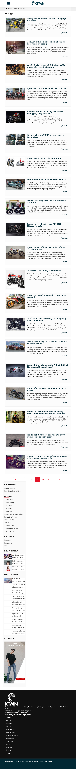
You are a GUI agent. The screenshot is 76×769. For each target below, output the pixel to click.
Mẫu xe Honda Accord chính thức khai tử (46, 180)
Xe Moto (9, 543)
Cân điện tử (10, 488)
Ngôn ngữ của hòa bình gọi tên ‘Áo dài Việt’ (18, 633)
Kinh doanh (10, 526)
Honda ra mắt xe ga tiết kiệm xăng (44, 158)
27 (43, 479)
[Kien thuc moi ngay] (38, 3)
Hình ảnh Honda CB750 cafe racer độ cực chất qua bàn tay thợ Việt (47, 457)
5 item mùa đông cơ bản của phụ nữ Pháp (18, 599)
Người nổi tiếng (11, 517)
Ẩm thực (9, 508)
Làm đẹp (9, 500)
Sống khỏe (10, 531)
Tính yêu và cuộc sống (14, 514)
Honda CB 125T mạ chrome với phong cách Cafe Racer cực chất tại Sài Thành (46, 413)
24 (27, 479)
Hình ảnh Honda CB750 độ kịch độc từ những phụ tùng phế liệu (45, 113)
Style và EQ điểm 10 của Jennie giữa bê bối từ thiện (18, 587)
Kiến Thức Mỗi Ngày (13, 8)
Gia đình (9, 511)
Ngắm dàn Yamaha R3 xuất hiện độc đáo (47, 88)
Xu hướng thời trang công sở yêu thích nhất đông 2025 (18, 629)
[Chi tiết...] (64, 33)
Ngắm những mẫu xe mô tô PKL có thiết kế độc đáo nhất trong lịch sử (47, 366)
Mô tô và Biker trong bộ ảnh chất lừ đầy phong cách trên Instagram (46, 66)
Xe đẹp (23, 8)
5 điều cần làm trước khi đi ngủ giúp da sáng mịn (18, 563)
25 (32, 479)
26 (37, 479)
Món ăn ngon (10, 732)
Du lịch (8, 523)
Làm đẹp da (10, 729)
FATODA (8, 720)
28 (48, 479)
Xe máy (8, 540)
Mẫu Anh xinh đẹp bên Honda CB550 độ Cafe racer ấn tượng (46, 43)
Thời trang (10, 502)
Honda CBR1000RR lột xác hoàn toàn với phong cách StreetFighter (46, 436)
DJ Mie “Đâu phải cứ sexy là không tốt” (18, 569)
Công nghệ (10, 520)
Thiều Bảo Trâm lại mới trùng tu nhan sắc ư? (18, 581)
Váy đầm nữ (10, 723)
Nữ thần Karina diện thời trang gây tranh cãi (17, 593)
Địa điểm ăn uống (12, 735)
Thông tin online (12, 528)
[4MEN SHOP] (14, 662)
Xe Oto (8, 546)
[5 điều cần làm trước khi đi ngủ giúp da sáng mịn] (8, 564)
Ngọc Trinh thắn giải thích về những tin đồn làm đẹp (18, 617)
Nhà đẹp (9, 505)
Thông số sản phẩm (13, 491)
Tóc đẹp (8, 726)
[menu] (8, 4)
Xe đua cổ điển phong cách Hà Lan (44, 271)
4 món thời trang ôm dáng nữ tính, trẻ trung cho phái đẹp (18, 623)
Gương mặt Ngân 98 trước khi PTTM (18, 609)
